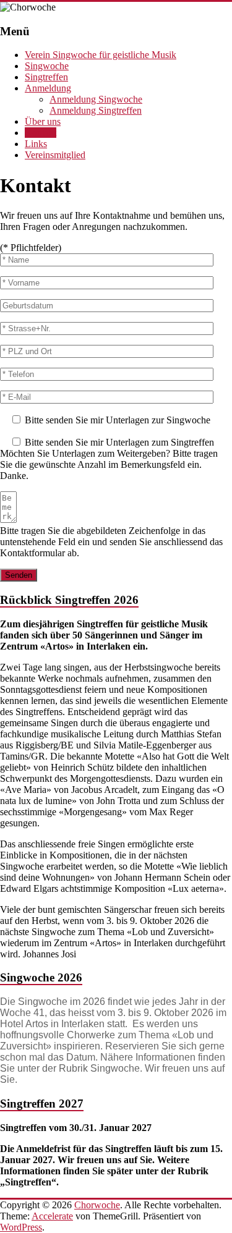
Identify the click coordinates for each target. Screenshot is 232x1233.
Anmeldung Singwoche (95, 99)
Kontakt (40, 132)
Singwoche (47, 66)
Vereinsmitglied (55, 155)
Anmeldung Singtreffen (95, 110)
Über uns (43, 121)
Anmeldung (48, 88)
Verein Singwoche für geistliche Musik (100, 54)
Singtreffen (46, 77)
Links (36, 143)
